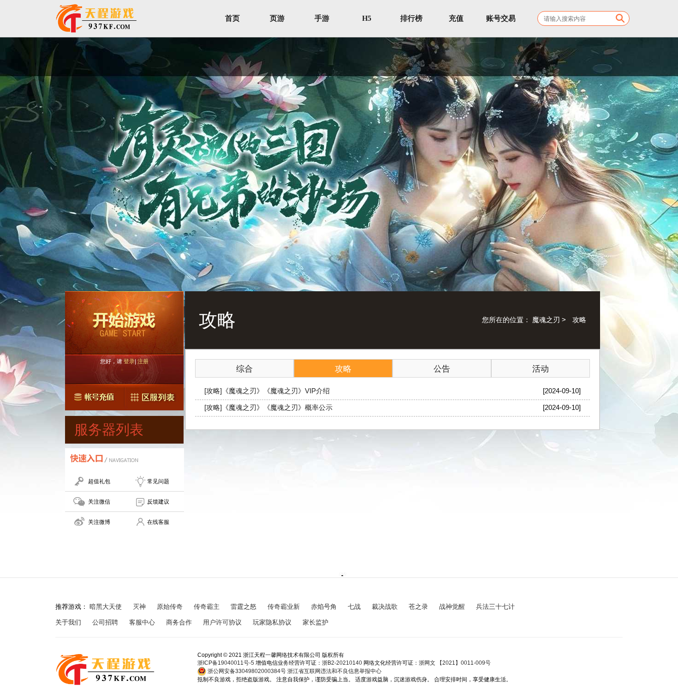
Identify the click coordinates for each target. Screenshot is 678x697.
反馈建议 (158, 502)
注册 (143, 361)
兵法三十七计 (495, 606)
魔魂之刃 (546, 320)
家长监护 (315, 622)
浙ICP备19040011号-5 (225, 663)
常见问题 (158, 481)
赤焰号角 (324, 606)
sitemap (351, 622)
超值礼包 (99, 481)
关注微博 (99, 522)
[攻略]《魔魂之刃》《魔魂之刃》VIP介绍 (267, 391)
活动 (540, 368)
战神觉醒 (452, 606)
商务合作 (179, 622)
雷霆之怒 (243, 606)
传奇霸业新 (284, 606)
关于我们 (68, 622)
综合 (244, 368)
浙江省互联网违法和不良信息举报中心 (334, 671)
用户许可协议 (222, 622)
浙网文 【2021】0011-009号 (455, 663)
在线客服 (158, 522)
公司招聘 (105, 622)
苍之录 (418, 606)
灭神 (139, 606)
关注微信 (99, 502)
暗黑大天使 (105, 606)
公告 (442, 368)
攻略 (343, 368)
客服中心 (142, 622)
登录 (129, 361)
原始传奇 (170, 606)
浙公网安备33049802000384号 (246, 671)
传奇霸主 (207, 606)
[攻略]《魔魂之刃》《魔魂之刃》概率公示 (268, 407)
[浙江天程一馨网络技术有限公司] (96, 18)
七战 (354, 606)
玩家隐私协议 (272, 622)
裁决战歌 (385, 606)
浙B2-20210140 (342, 663)
